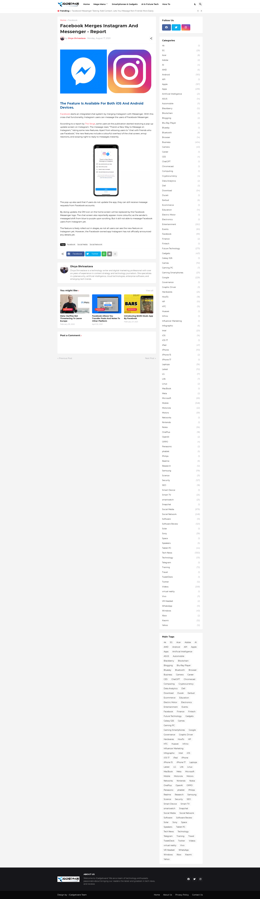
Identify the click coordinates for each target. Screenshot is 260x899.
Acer (181, 55)
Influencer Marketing (181, 321)
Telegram (181, 562)
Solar (181, 528)
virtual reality (181, 591)
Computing (181, 171)
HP (181, 301)
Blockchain (181, 113)
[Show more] (115, 253)
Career (181, 152)
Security (181, 480)
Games (181, 263)
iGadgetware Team (78, 895)
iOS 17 (181, 340)
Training (181, 567)
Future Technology (181, 248)
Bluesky (181, 127)
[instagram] (185, 27)
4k (181, 45)
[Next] (201, 11)
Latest (181, 369)
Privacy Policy (182, 895)
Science (181, 475)
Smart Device (181, 490)
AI (181, 65)
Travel (181, 572)
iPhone (181, 350)
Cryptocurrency (181, 176)
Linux (181, 384)
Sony (181, 533)
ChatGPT (181, 161)
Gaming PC (181, 268)
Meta (181, 393)
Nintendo (181, 422)
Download (181, 190)
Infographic (181, 326)
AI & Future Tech (150, 4)
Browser (181, 137)
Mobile (181, 403)
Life (181, 379)
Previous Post (65, 358)
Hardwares (181, 292)
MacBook (181, 388)
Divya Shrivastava (81, 266)
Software (181, 519)
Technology (181, 557)
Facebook (72, 20)
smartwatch (181, 499)
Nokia (181, 427)
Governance (181, 282)
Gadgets (181, 253)
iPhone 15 (181, 355)
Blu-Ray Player (181, 123)
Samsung (181, 470)
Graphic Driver (181, 287)
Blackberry (181, 108)
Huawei (181, 311)
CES (181, 157)
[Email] (109, 253)
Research (181, 466)
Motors (181, 412)
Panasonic (181, 446)
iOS (181, 335)
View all (149, 291)
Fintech (181, 243)
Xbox (181, 615)
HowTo (181, 297)
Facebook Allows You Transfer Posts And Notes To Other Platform (106, 318)
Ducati (181, 195)
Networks (181, 417)
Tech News (181, 553)
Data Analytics (181, 181)
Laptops (181, 364)
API (181, 79)
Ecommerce (181, 205)
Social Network (96, 244)
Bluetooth (181, 132)
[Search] (200, 4)
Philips (181, 456)
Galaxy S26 (181, 258)
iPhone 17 (181, 359)
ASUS (181, 99)
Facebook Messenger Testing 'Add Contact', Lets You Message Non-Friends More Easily (113, 11)
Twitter (181, 582)
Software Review (181, 524)
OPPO (181, 442)
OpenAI (181, 437)
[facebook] (166, 27)
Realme (181, 461)
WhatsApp (181, 606)
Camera (181, 147)
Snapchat (181, 504)
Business (181, 142)
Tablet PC (181, 548)
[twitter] (176, 27)
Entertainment (181, 224)
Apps (181, 89)
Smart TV (181, 495)
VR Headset (181, 601)
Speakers (181, 543)
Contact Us (197, 895)
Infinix (181, 316)
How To (166, 4)
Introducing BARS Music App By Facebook (138, 317)
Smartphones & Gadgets (125, 4)
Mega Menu (99, 4)
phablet (181, 451)
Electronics (181, 219)
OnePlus (181, 432)
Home (86, 4)
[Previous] (198, 11)
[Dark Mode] (195, 4)
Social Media (82, 244)
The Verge (90, 123)
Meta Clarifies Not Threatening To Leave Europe (71, 318)
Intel (181, 330)
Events (181, 229)
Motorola (181, 408)
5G (181, 50)
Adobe (181, 60)
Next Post (149, 358)
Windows (181, 611)
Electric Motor (181, 214)
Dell (181, 185)
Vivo (181, 596)
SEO (181, 485)
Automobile (181, 103)
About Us (167, 895)
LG (181, 374)
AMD (181, 70)
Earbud (181, 200)
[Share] (151, 38)
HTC (181, 306)
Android (181, 74)
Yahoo (181, 625)
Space (181, 538)
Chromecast (181, 166)
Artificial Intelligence (181, 94)
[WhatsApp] (104, 253)
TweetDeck (181, 577)
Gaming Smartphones (181, 272)
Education (181, 210)
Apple (181, 84)
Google (181, 277)
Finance (181, 239)
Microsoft (181, 398)
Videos (181, 586)
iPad (181, 345)
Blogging (181, 118)
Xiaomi (181, 620)
